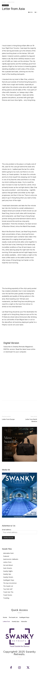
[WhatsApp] (18, 17)
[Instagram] (19, 668)
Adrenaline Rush (8, 553)
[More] (22, 17)
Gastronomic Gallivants (10, 559)
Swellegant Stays (8, 580)
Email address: (6, 530)
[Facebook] (4, 17)
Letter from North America (31, 420)
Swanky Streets (8, 577)
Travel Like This (8, 592)
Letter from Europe (8, 419)
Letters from (10, 2)
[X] (9, 17)
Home (4, 2)
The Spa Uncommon (10, 583)
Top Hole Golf (7, 589)
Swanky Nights (8, 571)
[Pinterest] (13, 17)
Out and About (8, 565)
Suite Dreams (7, 568)
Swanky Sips (7, 574)
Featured (6, 556)
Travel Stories (7, 595)
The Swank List (8, 586)
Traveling (6, 598)
